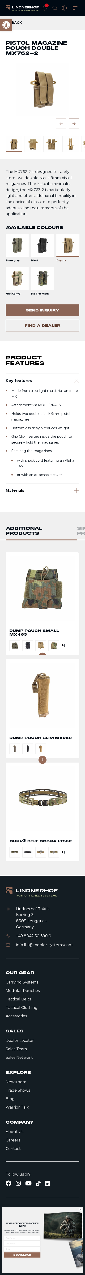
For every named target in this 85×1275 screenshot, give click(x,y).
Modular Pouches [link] (23, 990)
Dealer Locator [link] (20, 1040)
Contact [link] (13, 1148)
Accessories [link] (16, 1016)
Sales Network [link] (19, 1057)
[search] (55, 8)
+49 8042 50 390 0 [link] (33, 936)
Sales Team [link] (16, 1049)
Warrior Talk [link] (17, 1107)
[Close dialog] (80, 1209)
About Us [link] (14, 1131)
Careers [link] (13, 1140)
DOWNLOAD (22, 1255)
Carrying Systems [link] (22, 982)
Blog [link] (10, 1099)
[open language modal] (64, 8)
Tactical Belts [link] (18, 999)
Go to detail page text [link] (42, 603)
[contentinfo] (42, 178)
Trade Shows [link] (18, 1090)
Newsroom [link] (16, 1082)
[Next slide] (74, 123)
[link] (22, 8)
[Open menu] (75, 8)
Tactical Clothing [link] (22, 1007)
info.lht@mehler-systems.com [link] (44, 945)
